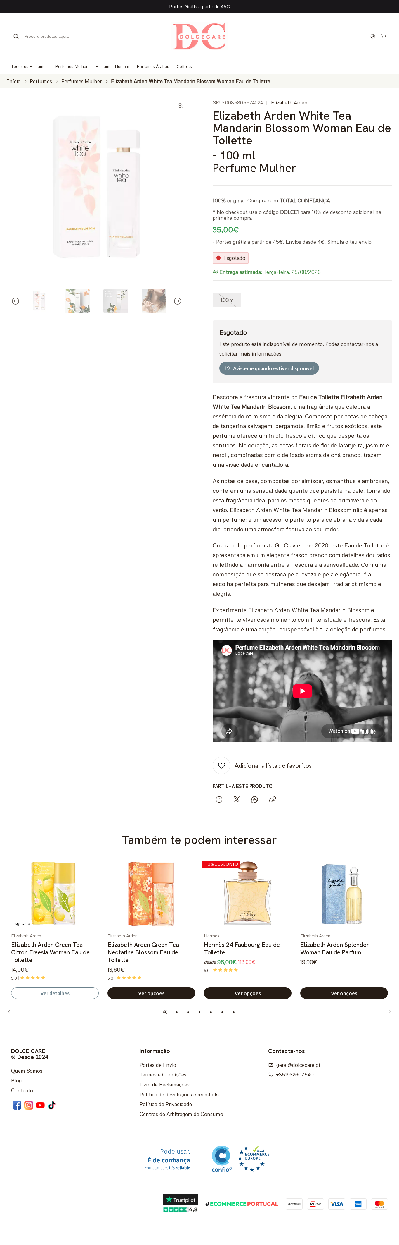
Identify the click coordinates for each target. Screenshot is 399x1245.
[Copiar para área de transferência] (272, 799)
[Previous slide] (11, 301)
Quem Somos (26, 1070)
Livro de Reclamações (165, 1084)
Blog (16, 1080)
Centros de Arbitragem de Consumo (181, 1114)
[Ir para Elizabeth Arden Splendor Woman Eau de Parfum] (344, 894)
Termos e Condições (163, 1074)
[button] (165, 1012)
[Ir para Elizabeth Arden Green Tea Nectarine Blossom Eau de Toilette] (151, 894)
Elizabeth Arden (289, 102)
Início (13, 81)
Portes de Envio (158, 1065)
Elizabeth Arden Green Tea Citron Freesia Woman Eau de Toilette (50, 952)
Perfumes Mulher (81, 81)
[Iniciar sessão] (373, 36)
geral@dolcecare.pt (298, 1065)
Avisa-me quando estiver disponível (273, 368)
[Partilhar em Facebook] (219, 799)
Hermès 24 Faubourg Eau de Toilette (242, 948)
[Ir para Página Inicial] (199, 36)
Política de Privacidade (166, 1104)
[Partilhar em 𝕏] (237, 799)
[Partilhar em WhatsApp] (255, 799)
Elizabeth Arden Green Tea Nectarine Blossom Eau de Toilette (143, 952)
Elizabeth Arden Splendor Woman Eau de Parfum (334, 948)
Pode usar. (167, 1159)
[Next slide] (182, 301)
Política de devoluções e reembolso (180, 1094)
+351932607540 (295, 1074)
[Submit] (16, 36)
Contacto (22, 1090)
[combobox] (44, 36)
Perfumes (41, 81)
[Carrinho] (383, 36)
